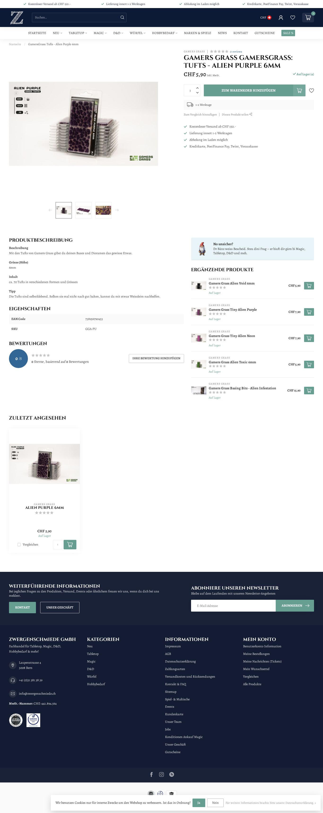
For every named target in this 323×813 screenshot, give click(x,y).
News (222, 33)
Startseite (37, 33)
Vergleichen (30, 544)
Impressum (173, 646)
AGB (168, 654)
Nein (215, 802)
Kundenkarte (174, 714)
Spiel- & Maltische (177, 699)
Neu (56, 33)
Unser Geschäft (59, 607)
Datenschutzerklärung (180, 661)
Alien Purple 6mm (44, 508)
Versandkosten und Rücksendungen (190, 676)
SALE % (288, 33)
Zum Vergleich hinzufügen (200, 114)
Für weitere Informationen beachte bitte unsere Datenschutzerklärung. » (271, 803)
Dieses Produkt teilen (235, 114)
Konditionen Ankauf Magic (184, 737)
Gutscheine (265, 33)
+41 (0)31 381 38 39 (30, 680)
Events (169, 706)
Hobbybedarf (163, 33)
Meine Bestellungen (256, 654)
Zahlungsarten (175, 669)
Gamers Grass (194, 51)
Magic (99, 33)
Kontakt (240, 33)
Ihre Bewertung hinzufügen (156, 358)
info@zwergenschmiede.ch (37, 693)
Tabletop (76, 33)
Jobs (168, 729)
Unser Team (173, 722)
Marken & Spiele (197, 33)
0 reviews (236, 51)
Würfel (136, 33)
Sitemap (170, 691)
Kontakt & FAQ (175, 684)
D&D (116, 33)
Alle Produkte (252, 684)
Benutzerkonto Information (262, 646)
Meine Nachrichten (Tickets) (262, 661)
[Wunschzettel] (292, 17)
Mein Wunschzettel (256, 669)
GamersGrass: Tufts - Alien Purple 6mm (53, 44)
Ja (198, 802)
